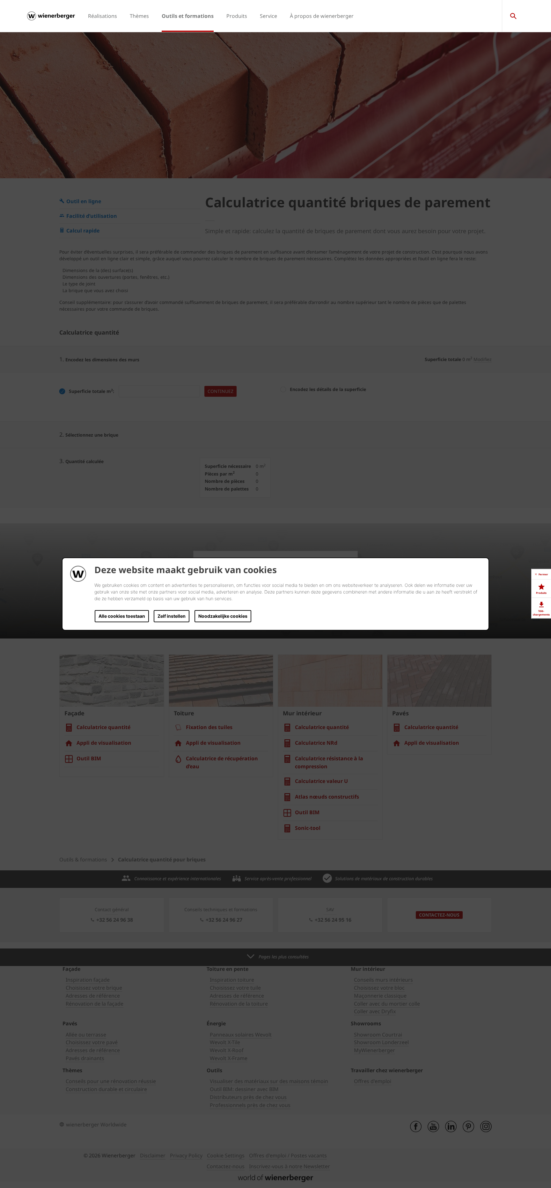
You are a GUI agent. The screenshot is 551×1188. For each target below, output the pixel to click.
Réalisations (102, 15)
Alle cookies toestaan (122, 616)
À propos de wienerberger (322, 15)
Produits (236, 15)
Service (268, 15)
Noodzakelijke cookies (222, 616)
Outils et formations (188, 15)
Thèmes (139, 15)
